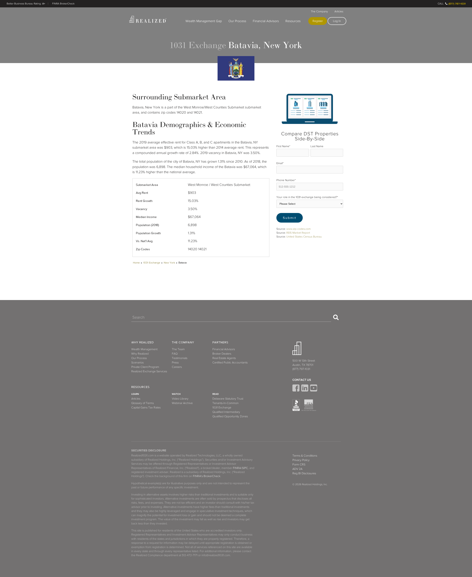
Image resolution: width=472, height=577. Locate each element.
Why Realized (142, 342)
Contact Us (301, 380)
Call (441, 3)
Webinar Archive (182, 403)
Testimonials (179, 358)
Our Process (237, 21)
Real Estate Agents (224, 358)
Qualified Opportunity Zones (230, 416)
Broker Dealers (221, 353)
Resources (293, 21)
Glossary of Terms (142, 403)
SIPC (245, 468)
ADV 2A (297, 469)
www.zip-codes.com (298, 228)
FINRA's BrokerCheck (206, 476)
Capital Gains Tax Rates (146, 407)
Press (175, 362)
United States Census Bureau (304, 236)
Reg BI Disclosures (304, 473)
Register (318, 21)
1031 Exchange (151, 262)
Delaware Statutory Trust (227, 398)
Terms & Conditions (304, 455)
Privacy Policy (301, 460)
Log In (337, 21)
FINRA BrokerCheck (63, 3)
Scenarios (137, 362)
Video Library (180, 398)
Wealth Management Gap (203, 21)
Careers (177, 367)
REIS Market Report (298, 232)
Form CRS (298, 464)
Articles (338, 11)
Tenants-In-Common (225, 403)
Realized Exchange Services (149, 371)
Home (136, 262)
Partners (220, 342)
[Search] (336, 317)
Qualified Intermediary (226, 412)
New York (169, 262)
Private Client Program (145, 367)
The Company (319, 11)
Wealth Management (144, 349)
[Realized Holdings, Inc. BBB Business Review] (296, 405)
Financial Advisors (266, 21)
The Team (178, 349)
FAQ (175, 353)
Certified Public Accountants (230, 362)
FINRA (237, 468)
